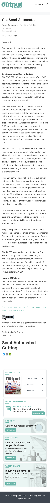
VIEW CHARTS (11, 484)
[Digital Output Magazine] (11, 5)
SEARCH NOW (11, 430)
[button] (47, 4)
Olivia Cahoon (9, 28)
